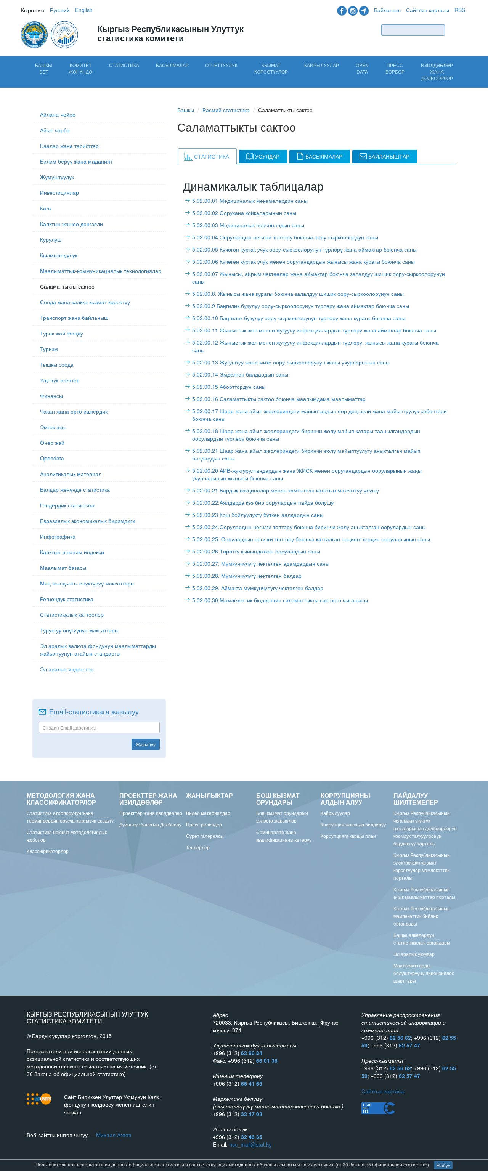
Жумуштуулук (57, 177)
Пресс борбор (395, 68)
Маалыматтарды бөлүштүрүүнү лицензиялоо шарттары (423, 973)
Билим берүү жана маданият (76, 161)
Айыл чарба (55, 130)
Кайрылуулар (321, 65)
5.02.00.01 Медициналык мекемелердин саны (250, 200)
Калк (45, 208)
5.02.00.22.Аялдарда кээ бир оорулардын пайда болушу (263, 502)
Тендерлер (198, 847)
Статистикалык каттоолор (72, 614)
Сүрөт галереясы (205, 836)
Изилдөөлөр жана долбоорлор (437, 71)
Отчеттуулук (221, 65)
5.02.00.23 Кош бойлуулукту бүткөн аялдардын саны (258, 514)
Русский (60, 10)
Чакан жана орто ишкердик (74, 411)
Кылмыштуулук (58, 255)
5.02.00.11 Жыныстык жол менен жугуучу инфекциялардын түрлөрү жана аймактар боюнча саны (314, 330)
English (84, 10)
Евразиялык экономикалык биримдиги (87, 521)
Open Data (362, 68)
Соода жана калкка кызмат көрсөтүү (85, 302)
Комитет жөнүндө (80, 68)
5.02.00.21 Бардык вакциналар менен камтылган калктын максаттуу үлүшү (285, 490)
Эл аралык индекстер (67, 669)
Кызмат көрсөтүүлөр (271, 68)
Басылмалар (172, 65)
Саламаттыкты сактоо (67, 286)
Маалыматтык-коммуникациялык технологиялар (100, 270)
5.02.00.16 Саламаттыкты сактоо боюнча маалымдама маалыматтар (279, 399)
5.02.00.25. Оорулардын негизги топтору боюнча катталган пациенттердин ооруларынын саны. (312, 539)
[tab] (207, 156)
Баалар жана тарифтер (69, 145)
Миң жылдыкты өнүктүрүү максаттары (87, 583)
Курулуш (50, 239)
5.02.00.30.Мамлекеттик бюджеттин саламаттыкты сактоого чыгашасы (280, 600)
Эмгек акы (53, 427)
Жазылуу (146, 744)
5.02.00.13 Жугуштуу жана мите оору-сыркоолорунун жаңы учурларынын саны (291, 362)
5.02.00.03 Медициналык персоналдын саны (248, 225)
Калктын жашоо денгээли (71, 224)
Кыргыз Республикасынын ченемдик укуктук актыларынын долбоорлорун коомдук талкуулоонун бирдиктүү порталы (425, 828)
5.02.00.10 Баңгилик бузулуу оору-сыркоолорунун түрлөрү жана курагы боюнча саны (298, 318)
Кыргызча (33, 10)
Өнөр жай (52, 442)
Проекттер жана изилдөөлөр (150, 813)
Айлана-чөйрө (57, 114)
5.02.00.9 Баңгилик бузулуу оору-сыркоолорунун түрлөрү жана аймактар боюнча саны (300, 306)
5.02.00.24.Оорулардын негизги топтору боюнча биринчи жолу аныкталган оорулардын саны (309, 527)
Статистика (124, 65)
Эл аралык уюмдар (414, 954)
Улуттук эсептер (60, 380)
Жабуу (443, 1165)
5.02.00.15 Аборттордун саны (229, 386)
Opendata (52, 458)
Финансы (51, 395)
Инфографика (57, 536)
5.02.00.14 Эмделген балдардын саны (240, 374)
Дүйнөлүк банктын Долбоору (150, 824)
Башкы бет (43, 68)
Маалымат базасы (63, 567)
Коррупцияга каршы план (348, 836)
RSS (459, 10)
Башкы (185, 110)
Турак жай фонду (61, 333)
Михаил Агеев (113, 1135)
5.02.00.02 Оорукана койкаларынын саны (244, 213)
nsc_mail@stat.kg (250, 1144)
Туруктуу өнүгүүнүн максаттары (79, 630)
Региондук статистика (66, 599)
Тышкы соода (57, 364)
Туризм (49, 349)
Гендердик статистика (67, 505)
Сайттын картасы (427, 10)
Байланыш (387, 10)
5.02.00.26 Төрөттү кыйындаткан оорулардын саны (256, 551)
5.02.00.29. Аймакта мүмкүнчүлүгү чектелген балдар (257, 588)
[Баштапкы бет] (50, 34)
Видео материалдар (208, 813)
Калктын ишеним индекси (72, 552)
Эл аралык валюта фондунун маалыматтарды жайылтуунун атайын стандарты (98, 649)
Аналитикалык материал (70, 474)
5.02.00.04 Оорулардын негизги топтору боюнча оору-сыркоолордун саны (285, 237)
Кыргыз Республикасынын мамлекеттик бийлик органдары (421, 916)
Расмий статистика (226, 110)
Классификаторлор (48, 851)
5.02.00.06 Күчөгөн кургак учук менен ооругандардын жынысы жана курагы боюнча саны (303, 261)
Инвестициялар (59, 192)
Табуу (457, 30)
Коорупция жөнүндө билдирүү (353, 824)
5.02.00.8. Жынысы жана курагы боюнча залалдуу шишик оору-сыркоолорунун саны (298, 293)
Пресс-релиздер (204, 824)
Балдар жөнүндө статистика (75, 489)
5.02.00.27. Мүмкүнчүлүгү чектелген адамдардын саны (260, 563)
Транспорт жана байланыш (74, 317)
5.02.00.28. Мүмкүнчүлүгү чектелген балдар (247, 575)
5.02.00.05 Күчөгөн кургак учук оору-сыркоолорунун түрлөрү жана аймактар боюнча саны (304, 249)
